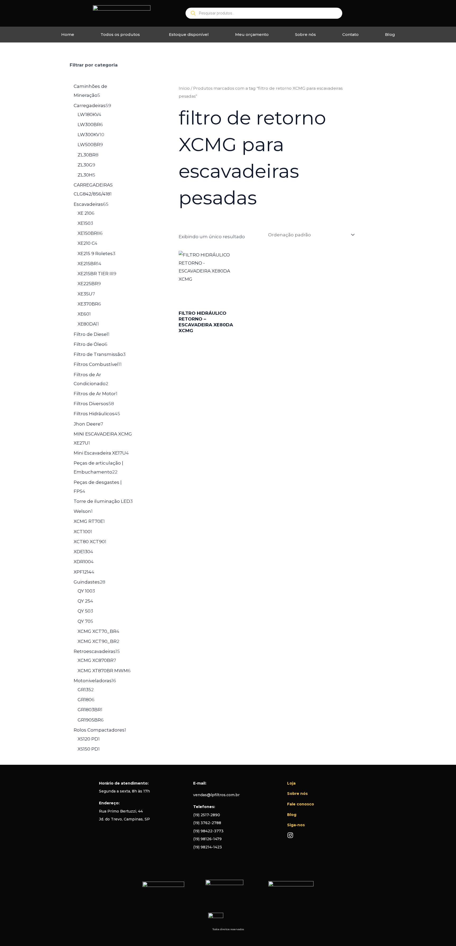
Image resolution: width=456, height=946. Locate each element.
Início (184, 88)
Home (67, 34)
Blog (390, 34)
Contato (350, 34)
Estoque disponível (189, 34)
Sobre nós (305, 34)
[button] (121, 34)
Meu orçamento (252, 34)
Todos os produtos (120, 34)
